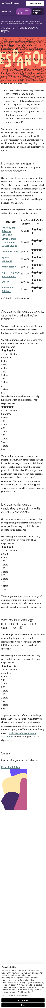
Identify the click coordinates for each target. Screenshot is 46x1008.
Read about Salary (10, 767)
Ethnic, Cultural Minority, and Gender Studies (9, 242)
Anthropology (9, 267)
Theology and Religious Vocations (8, 231)
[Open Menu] (14, 3)
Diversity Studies (10, 252)
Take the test (35, 3)
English (5, 282)
